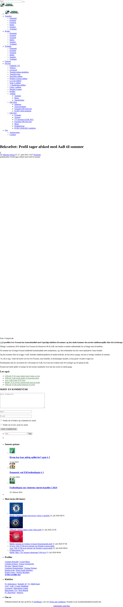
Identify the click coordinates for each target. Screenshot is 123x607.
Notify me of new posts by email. (15, 425)
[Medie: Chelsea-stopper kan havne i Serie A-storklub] (16, 513)
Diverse (8, 63)
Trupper (17, 117)
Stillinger (17, 104)
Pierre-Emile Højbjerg (24, 570)
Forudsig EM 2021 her (23, 122)
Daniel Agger (10, 572)
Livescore (13, 70)
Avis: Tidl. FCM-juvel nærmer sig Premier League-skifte (31, 548)
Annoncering (15, 132)
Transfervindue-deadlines (19, 72)
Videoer (13, 68)
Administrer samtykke (61, 606)
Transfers (8, 16)
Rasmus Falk (10, 570)
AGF (7, 586)
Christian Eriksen (11, 564)
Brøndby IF (22, 584)
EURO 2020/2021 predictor (25, 128)
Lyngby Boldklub (21, 586)
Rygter (7, 31)
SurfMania (38, 602)
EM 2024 (13, 102)
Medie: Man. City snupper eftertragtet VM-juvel (28, 552)
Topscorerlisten (20, 107)
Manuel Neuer (17, 566)
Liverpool (8, 588)
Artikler (12, 94)
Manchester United (21, 588)
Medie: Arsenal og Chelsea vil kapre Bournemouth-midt (31, 544)
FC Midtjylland (34, 584)
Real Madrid (23, 590)
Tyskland (13, 29)
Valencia (20, 593)
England (13, 20)
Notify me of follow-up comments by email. (19, 421)
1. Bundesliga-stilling (18, 85)
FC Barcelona (10, 593)
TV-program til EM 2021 (24, 120)
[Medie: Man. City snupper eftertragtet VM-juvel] (17, 550)
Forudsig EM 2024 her (23, 109)
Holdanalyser (19, 126)
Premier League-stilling (18, 79)
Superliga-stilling (16, 76)
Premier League (16, 89)
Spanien (13, 27)
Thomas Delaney (30, 568)
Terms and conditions (57, 602)
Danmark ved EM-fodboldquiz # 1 (27, 472)
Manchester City (11, 590)
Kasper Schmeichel (26, 564)
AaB (2, 342)
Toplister (17, 96)
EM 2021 (13, 113)
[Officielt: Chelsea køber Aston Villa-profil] (16, 528)
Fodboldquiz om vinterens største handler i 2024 (33, 487)
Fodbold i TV (15, 66)
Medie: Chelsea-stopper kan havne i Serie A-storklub (30, 516)
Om (6, 130)
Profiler (12, 91)
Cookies (13, 135)
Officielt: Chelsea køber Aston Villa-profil (25, 530)
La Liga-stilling (15, 81)
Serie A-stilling (15, 83)
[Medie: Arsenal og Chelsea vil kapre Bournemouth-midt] (16, 542)
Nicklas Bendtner (23, 572)
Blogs (16, 98)
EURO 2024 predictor (22, 111)
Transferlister (19, 100)
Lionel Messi (25, 562)
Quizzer (8, 61)
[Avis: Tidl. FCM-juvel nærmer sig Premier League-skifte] (32, 546)
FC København (11, 584)
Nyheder (8, 46)
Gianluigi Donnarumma (14, 568)
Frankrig (13, 23)
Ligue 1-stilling (15, 87)
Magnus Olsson (9, 155)
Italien (12, 25)
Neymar (8, 566)
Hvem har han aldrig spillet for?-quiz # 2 (30, 457)
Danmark (13, 18)
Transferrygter (15, 74)
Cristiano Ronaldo (12, 562)
